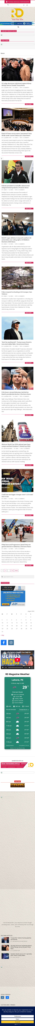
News (16, 87)
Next (16, 570)
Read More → (29, 104)
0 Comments (26, 87)
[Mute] (29, 667)
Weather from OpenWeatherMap (17, 748)
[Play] (3, 667)
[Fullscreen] (32, 667)
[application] (17, 659)
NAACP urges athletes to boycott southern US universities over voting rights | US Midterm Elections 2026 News (16, 240)
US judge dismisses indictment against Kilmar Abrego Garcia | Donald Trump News (21, 947)
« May (2, 635)
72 (12, 570)
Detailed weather (10, 745)
